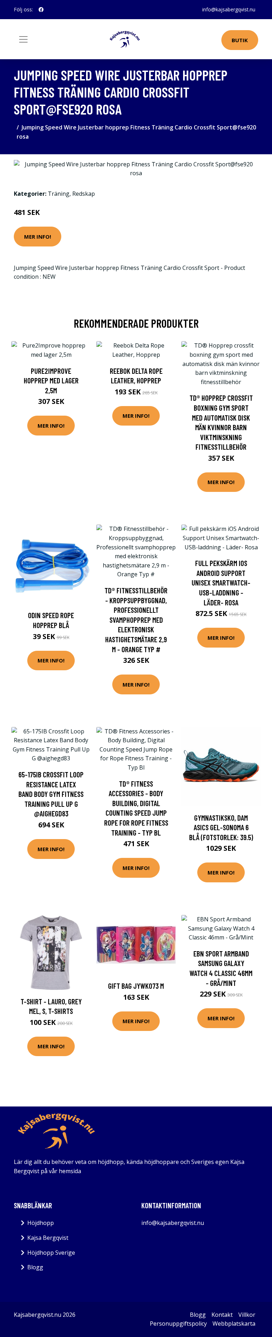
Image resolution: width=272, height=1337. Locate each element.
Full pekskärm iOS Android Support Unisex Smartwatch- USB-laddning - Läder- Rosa (221, 582)
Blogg (35, 1267)
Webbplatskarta (233, 1323)
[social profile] (41, 9)
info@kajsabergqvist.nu (228, 9)
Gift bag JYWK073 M (136, 985)
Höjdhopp (40, 1223)
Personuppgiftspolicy (178, 1323)
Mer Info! (37, 236)
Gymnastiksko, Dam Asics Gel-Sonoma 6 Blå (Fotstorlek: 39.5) (221, 827)
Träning (58, 194)
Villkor (246, 1315)
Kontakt (222, 1315)
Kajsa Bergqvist (47, 1238)
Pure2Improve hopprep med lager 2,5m (51, 380)
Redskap (83, 194)
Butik (240, 40)
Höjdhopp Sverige (51, 1252)
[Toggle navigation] (23, 39)
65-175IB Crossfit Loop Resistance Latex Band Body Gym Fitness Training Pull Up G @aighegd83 (51, 794)
